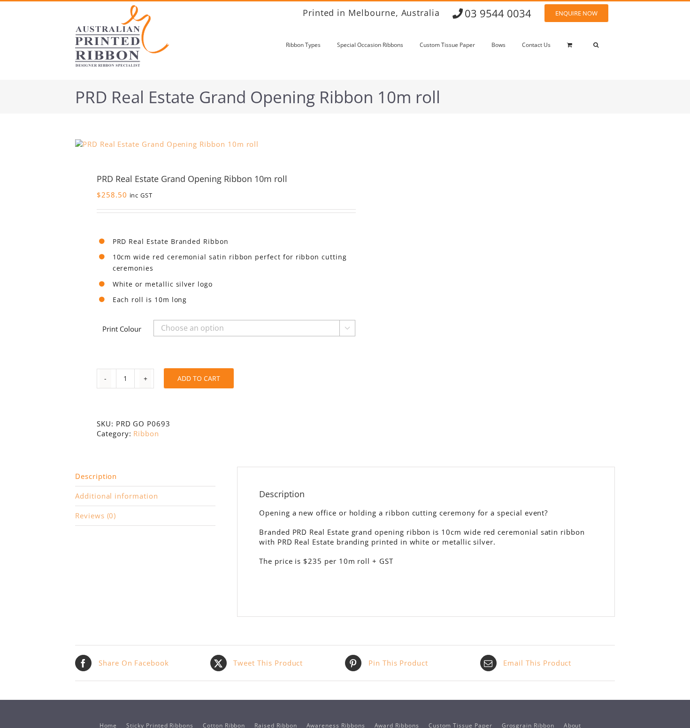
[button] (595, 45)
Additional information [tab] (116, 495)
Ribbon (146, 433)
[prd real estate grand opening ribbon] (204, 144)
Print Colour (121, 329)
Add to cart (198, 378)
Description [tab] (96, 476)
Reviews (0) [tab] (95, 515)
